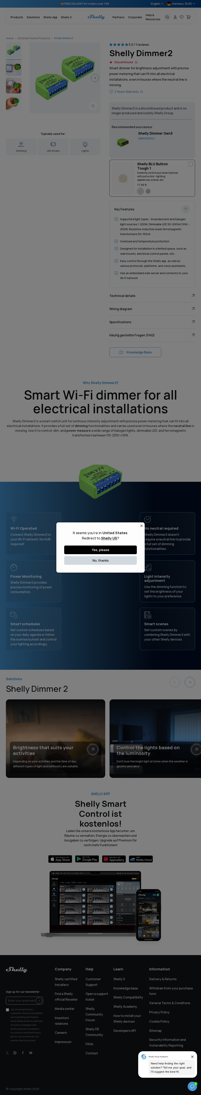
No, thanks (100, 560)
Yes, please (100, 550)
